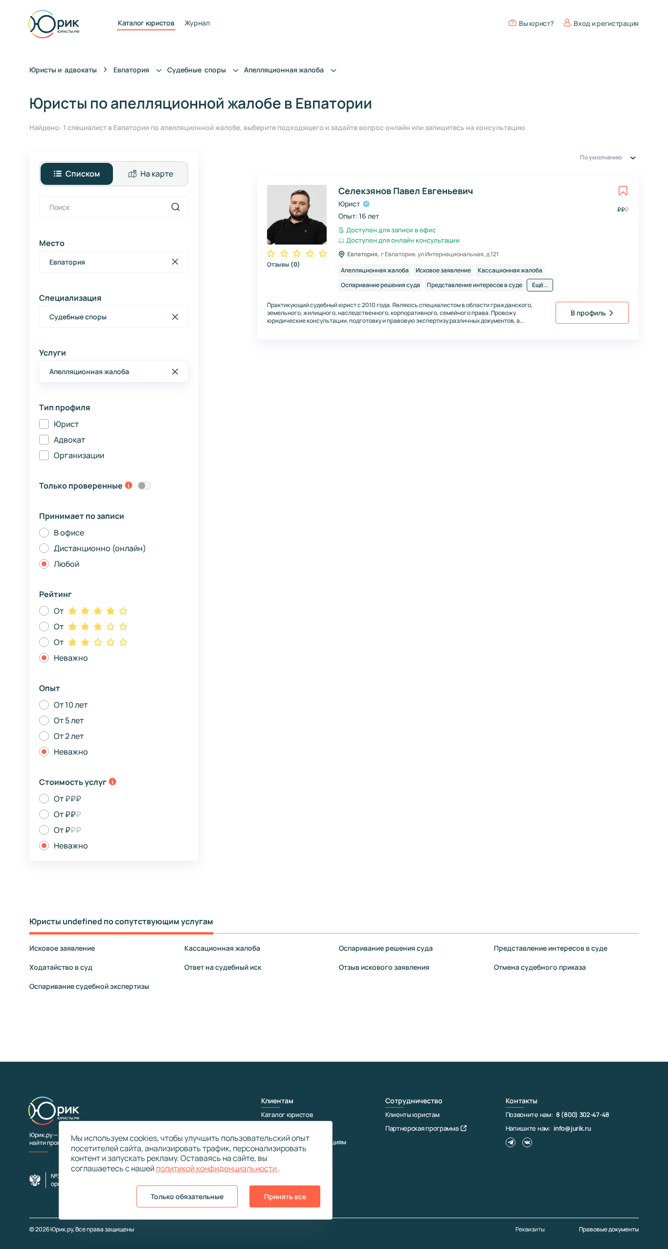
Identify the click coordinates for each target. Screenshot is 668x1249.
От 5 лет (69, 720)
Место (52, 243)
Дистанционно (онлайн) (100, 548)
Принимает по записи (81, 516)
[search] (175, 207)
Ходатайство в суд (60, 967)
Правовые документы (609, 1229)
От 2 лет (69, 736)
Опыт (49, 688)
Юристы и (63, 69)
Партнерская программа (422, 1128)
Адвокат (69, 439)
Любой (66, 563)
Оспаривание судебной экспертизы (89, 986)
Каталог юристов (146, 23)
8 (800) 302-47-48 (582, 1114)
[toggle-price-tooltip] (112, 782)
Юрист (66, 424)
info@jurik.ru (572, 1128)
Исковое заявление (62, 948)
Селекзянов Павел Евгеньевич (405, 191)
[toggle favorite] (623, 191)
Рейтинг (55, 594)
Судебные (197, 69)
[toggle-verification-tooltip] (129, 486)
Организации (79, 455)
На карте (156, 173)
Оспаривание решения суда (386, 948)
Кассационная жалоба (222, 948)
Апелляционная (284, 69)
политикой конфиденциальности (217, 1168)
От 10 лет (71, 704)
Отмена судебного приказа (540, 967)
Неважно (71, 657)
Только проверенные (81, 485)
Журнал (197, 23)
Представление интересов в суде (550, 948)
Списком (83, 173)
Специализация (70, 297)
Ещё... (540, 285)
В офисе (69, 532)
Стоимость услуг (73, 782)
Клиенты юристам (412, 1114)
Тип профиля (64, 407)
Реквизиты (530, 1229)
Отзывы (283, 264)
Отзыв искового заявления (384, 967)
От (59, 610)
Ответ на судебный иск (222, 967)
